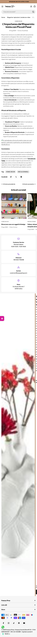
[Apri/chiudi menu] (2, 6)
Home (3, 17)
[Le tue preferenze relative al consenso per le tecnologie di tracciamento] (3, 634)
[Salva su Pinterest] (21, 177)
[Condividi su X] (16, 177)
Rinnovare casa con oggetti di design (13, 224)
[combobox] (18, 12)
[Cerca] (33, 12)
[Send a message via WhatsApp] (3, 627)
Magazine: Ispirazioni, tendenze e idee (18, 17)
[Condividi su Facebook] (11, 177)
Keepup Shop (10, 629)
